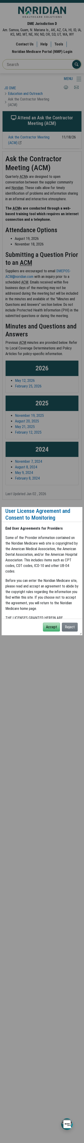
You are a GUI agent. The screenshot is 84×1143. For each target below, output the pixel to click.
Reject (70, 627)
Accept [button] (51, 627)
